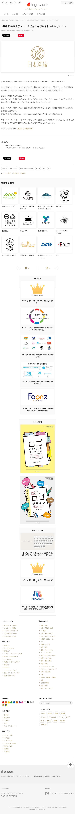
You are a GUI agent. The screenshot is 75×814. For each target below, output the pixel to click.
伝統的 (56, 713)
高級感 (55, 721)
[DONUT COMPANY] (59, 793)
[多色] (6, 705)
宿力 (57, 255)
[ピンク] (22, 702)
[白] (25, 702)
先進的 (50, 713)
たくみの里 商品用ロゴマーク (27, 207)
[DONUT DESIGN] (9, 795)
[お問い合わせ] (19, 2)
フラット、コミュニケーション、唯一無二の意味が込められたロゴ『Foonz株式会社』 (37, 409)
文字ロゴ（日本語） (19, 173)
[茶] (17, 702)
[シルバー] (33, 702)
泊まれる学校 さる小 (9, 255)
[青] (14, 702)
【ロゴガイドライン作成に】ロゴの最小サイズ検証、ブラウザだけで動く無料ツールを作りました (37, 554)
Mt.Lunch (59, 206)
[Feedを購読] (15, 2)
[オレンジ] (6, 702)
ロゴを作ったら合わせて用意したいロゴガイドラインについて (37, 383)
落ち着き (62, 721)
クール (61, 717)
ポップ (68, 717)
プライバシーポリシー (24, 776)
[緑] (11, 702)
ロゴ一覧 (8, 20)
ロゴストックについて (8, 776)
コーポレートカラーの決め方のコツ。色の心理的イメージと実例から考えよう (37, 329)
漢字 (44, 168)
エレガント (43, 717)
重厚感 (63, 713)
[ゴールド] (3, 705)
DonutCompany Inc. (40, 809)
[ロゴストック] (37, 4)
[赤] (3, 702)
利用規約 (55, 807)
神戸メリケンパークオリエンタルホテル (46, 207)
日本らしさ (43, 724)
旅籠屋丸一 (5, 231)
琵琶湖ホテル (42, 231)
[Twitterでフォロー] (2, 2)
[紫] (19, 702)
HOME (2, 20)
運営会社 (47, 776)
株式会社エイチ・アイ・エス (45, 256)
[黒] (27, 702)
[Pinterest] (11, 2)
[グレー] (30, 702)
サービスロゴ (13, 168)
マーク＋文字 (6, 173)
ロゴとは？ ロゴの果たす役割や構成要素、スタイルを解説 (37, 356)
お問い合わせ (56, 776)
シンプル (43, 713)
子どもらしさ (52, 717)
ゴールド (4, 168)
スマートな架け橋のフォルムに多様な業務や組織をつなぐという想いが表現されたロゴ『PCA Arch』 (37, 608)
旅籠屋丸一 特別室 (27, 255)
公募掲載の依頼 (37, 776)
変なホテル (24, 231)
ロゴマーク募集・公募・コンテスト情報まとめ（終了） (37, 302)
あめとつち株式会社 (25, 128)
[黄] (8, 702)
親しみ (42, 721)
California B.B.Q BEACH (61, 232)
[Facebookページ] (6, 2)
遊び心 (49, 721)
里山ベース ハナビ (8, 206)
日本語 (38, 168)
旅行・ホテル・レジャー (18, 20)
